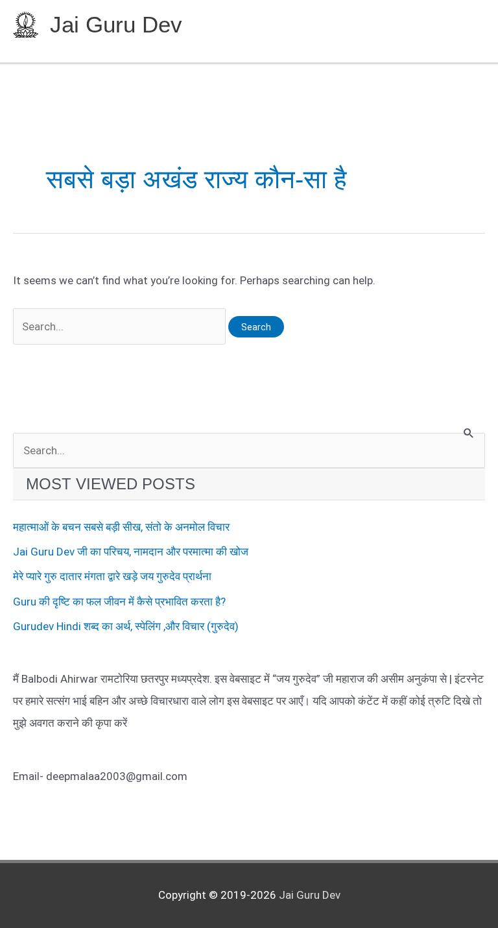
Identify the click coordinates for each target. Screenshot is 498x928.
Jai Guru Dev (116, 24)
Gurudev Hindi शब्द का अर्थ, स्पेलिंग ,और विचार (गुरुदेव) (126, 626)
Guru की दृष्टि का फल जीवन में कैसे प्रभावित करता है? (119, 601)
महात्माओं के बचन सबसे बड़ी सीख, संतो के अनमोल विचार (121, 526)
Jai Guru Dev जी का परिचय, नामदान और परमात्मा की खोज (130, 551)
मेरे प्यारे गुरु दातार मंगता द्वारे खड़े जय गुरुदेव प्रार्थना (112, 576)
